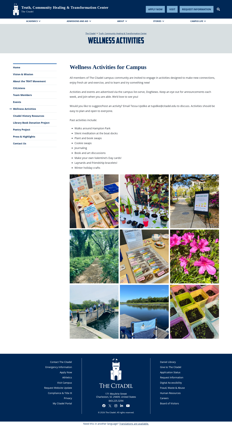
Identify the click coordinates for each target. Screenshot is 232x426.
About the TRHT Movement (29, 81)
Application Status (170, 372)
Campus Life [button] (196, 21)
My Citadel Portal (62, 403)
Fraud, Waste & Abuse (172, 387)
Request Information (196, 9)
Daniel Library (168, 362)
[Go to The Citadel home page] (16, 9)
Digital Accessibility (171, 382)
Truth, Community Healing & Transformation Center (64, 8)
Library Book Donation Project (31, 122)
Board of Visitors (169, 403)
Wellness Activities (24, 108)
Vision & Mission (23, 74)
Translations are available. (134, 423)
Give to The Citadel (170, 367)
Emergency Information (58, 367)
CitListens (19, 88)
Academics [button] (32, 21)
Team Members (22, 95)
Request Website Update (58, 387)
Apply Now (155, 9)
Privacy (68, 398)
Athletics (67, 377)
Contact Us (19, 143)
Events (17, 102)
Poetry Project (21, 129)
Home (16, 67)
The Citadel (111, 412)
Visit (172, 9)
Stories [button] (157, 21)
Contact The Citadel (61, 362)
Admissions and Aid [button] (77, 21)
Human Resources (170, 393)
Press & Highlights (24, 136)
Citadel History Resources (28, 115)
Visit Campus (64, 382)
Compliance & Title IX (60, 393)
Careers (164, 398)
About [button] (120, 21)
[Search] (218, 9)
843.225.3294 (116, 400)
